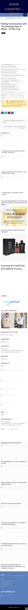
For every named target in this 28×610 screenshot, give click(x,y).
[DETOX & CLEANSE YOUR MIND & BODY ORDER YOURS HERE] (14, 260)
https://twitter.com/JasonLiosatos (15, 94)
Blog (2, 587)
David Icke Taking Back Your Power (11, 503)
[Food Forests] (4, 349)
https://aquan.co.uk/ (16, 64)
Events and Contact (5, 584)
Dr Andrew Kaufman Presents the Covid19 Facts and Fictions (13, 545)
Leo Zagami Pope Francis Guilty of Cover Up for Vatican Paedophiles (13, 524)
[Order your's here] (4, 359)
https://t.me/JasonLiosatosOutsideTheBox (14, 97)
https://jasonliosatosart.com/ (15, 81)
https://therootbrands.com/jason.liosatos (10, 74)
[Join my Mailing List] (6, 422)
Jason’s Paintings (5, 582)
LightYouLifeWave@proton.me (19, 69)
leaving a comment (17, 102)
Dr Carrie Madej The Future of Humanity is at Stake (13, 462)
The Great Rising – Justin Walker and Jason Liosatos (12, 193)
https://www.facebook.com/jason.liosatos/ (14, 95)
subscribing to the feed (16, 104)
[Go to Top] (26, 608)
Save (8, 103)
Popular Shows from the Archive (11, 443)
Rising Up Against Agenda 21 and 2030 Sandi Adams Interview (13, 483)
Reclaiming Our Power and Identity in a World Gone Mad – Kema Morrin (13, 152)
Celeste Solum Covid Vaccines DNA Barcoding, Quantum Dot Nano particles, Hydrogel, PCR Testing (13, 566)
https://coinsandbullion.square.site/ (8, 77)
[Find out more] (12, 306)
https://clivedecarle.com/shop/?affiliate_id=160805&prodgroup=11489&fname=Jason (13, 91)
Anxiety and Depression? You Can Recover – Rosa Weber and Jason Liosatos (14, 172)
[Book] (2, 415)
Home (2, 577)
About (2, 579)
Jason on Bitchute (5, 585)
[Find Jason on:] (2, 366)
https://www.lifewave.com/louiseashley (9, 67)
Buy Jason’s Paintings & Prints (7, 580)
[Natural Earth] (4, 342)
